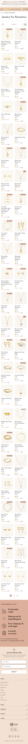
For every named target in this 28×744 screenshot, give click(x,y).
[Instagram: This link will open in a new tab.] (13, 736)
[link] (17, 595)
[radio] (2, 48)
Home (2, 12)
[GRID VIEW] (25, 24)
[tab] (6, 63)
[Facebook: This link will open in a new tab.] (10, 736)
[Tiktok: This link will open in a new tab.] (18, 736)
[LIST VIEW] (23, 24)
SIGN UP (14, 671)
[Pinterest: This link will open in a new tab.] (15, 736)
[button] (24, 9)
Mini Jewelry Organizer (11, 2)
